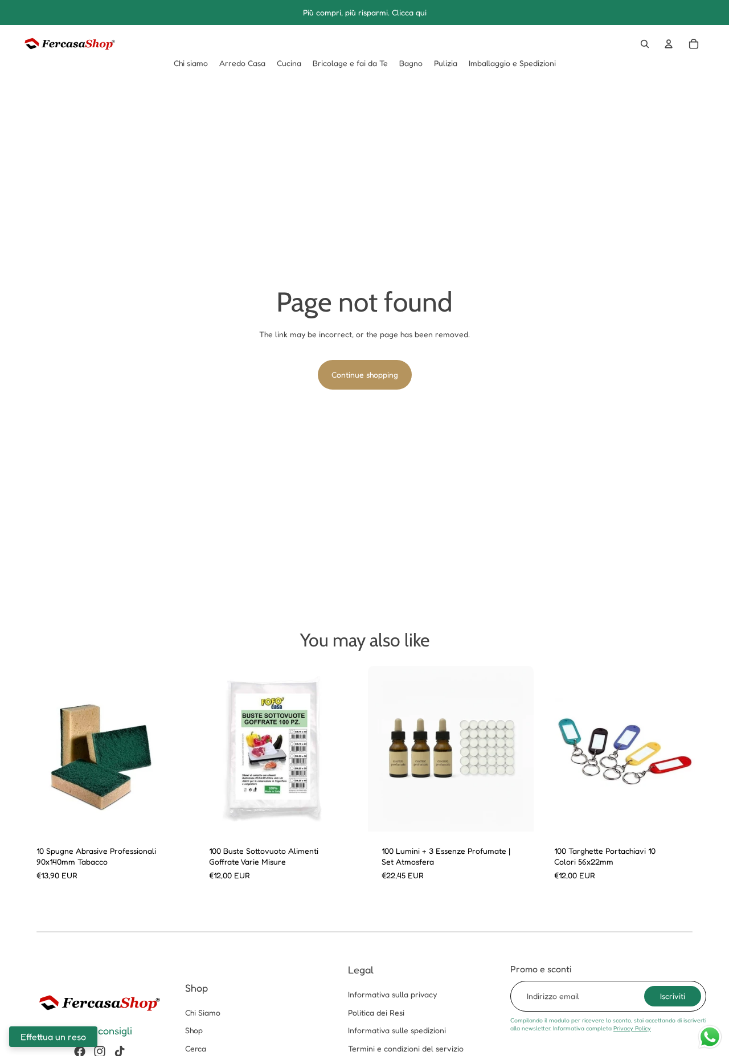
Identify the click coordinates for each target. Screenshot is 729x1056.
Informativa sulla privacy (392, 994)
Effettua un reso (53, 1036)
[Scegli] (171, 814)
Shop (194, 1030)
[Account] (668, 43)
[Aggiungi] (516, 814)
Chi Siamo (202, 1012)
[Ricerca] (644, 43)
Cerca (195, 1048)
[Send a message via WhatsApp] (710, 1037)
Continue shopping (364, 374)
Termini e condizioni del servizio (406, 1048)
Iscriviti (672, 996)
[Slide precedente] (40, 748)
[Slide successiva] (171, 748)
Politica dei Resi (376, 1012)
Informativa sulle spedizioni (397, 1030)
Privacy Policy (632, 1028)
